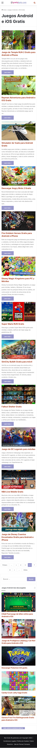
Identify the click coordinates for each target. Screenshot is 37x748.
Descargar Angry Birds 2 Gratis (16, 188)
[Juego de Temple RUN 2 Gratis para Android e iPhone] (18, 40)
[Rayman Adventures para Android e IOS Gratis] (18, 85)
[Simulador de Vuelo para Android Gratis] (18, 130)
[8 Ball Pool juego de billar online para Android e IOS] (18, 602)
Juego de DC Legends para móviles (18, 449)
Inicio (4, 10)
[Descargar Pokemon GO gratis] (18, 656)
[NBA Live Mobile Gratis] (18, 479)
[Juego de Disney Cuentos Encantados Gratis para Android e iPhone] (18, 522)
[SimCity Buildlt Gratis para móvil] (18, 349)
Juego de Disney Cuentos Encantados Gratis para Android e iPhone (18, 537)
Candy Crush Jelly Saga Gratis (14, 693)
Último (25, 570)
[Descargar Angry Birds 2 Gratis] (18, 176)
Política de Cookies (23, 741)
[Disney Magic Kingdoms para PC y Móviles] (18, 266)
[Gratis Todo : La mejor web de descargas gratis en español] (18, 2)
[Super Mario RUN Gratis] (18, 311)
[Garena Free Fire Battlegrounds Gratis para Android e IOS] (18, 705)
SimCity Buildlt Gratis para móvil (17, 362)
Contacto (27, 744)
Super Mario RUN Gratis (13, 324)
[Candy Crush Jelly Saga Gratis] (18, 681)
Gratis (9, 738)
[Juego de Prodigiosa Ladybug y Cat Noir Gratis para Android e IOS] (18, 628)
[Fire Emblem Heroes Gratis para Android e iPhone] (18, 221)
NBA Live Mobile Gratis (12, 492)
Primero (4, 565)
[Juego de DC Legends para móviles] (18, 437)
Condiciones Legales (9, 741)
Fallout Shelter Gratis (12, 406)
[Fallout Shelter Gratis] (18, 394)
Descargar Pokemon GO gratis (14, 668)
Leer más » (7, 72)
